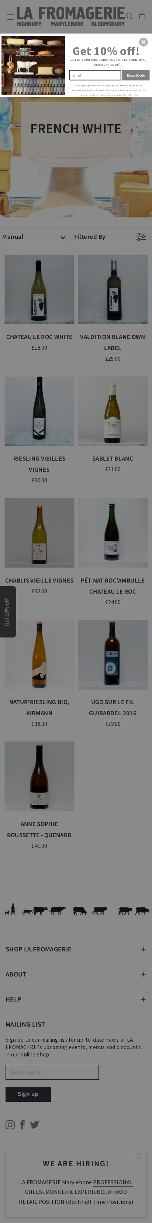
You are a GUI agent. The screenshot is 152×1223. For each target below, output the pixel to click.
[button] (143, 42)
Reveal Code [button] (136, 75)
